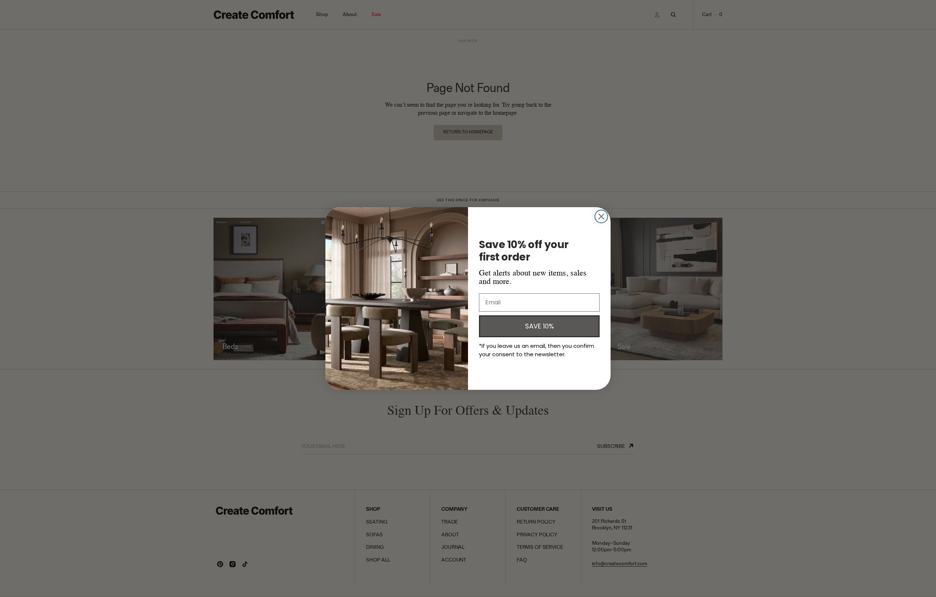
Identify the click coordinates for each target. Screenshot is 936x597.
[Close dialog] (601, 216)
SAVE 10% (539, 326)
